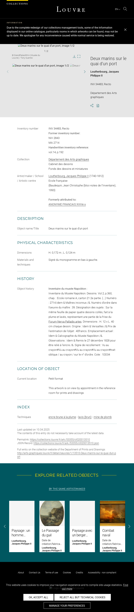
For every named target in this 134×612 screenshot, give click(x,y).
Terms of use (51, 572)
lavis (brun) (85, 417)
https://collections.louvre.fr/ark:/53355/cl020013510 (60, 439)
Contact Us (34, 572)
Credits (79, 572)
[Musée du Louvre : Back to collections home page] (71, 9)
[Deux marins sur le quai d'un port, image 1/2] (40, 72)
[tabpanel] (67, 526)
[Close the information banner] (125, 30)
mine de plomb (103, 417)
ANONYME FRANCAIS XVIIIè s (67, 204)
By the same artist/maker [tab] (67, 488)
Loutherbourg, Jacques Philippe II (69, 176)
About (21, 572)
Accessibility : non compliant (102, 572)
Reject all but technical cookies (82, 597)
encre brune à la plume (62, 417)
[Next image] (81, 71)
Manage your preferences (67, 605)
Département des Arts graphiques (69, 159)
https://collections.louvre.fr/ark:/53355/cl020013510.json (66, 443)
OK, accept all (38, 597)
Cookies (67, 572)
